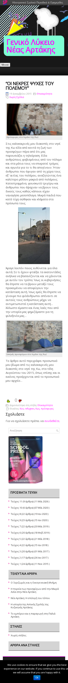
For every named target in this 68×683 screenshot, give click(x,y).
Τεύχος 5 (16, 539)
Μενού (5, 64)
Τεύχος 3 (16, 551)
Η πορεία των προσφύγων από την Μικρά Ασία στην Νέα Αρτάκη (35, 590)
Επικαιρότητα (44, 93)
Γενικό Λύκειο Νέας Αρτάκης (30, 46)
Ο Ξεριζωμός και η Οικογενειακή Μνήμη (34, 582)
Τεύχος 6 (16, 532)
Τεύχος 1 (16, 564)
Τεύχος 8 (16, 514)
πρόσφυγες (47, 408)
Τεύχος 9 (16, 520)
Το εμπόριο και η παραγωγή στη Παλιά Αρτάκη (33, 615)
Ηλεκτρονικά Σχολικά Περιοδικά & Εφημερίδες (37, 2)
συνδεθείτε (51, 421)
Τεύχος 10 (16, 507)
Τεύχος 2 (16, 557)
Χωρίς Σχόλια (16, 97)
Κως (38, 408)
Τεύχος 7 (16, 526)
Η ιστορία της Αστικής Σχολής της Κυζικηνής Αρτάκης (30, 606)
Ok (37, 677)
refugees (29, 408)
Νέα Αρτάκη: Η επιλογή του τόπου (30, 598)
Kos (22, 408)
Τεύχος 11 (16, 501)
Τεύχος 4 (16, 545)
